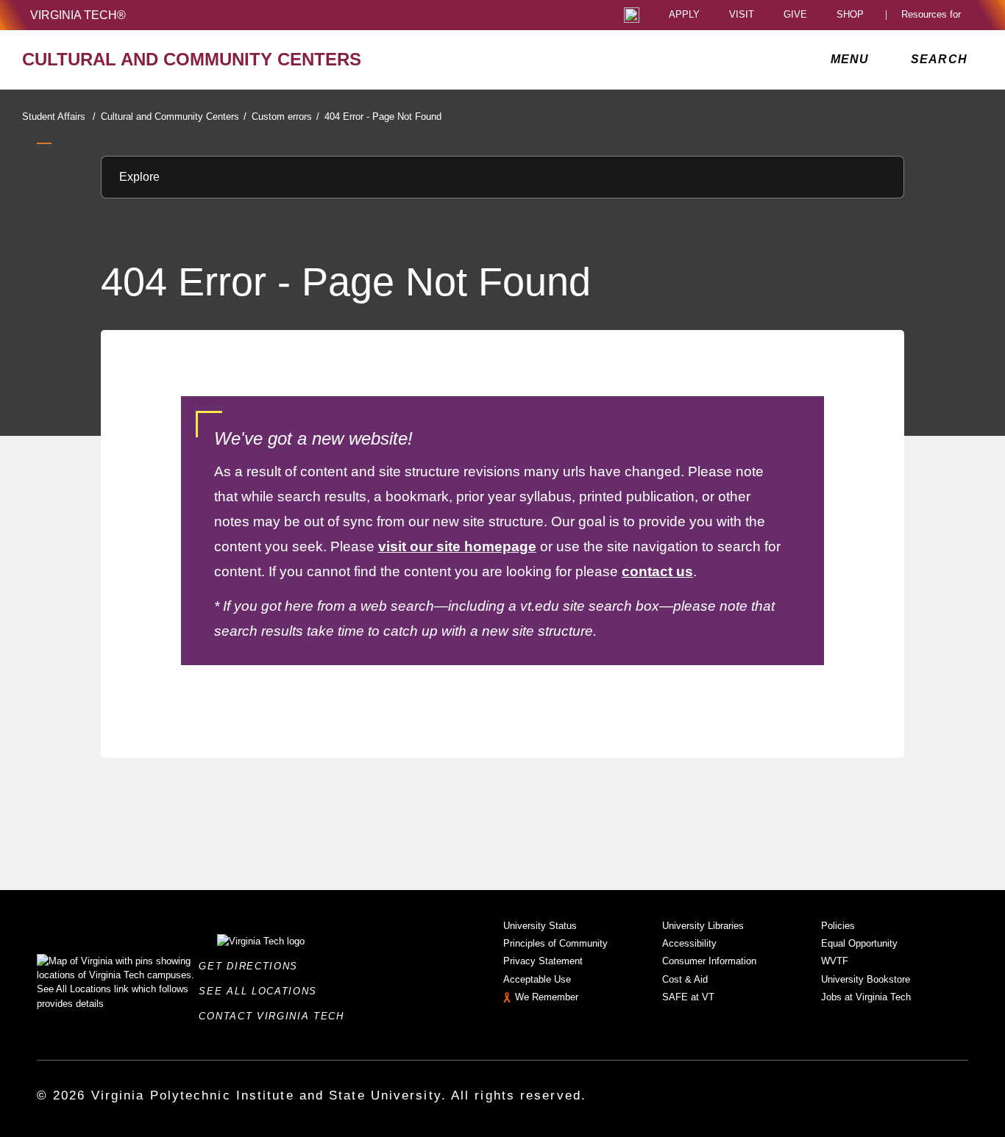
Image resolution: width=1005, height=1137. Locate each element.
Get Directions (252, 966)
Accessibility (689, 943)
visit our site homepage (457, 546)
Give (795, 15)
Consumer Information (709, 960)
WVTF (834, 960)
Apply (684, 15)
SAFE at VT (688, 997)
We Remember (546, 997)
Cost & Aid (685, 979)
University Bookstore (865, 979)
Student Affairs (59, 116)
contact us (657, 571)
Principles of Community (555, 943)
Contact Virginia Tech (275, 1016)
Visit (741, 15)
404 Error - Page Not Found (382, 116)
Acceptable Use (537, 979)
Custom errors (285, 116)
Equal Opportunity (859, 943)
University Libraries (703, 925)
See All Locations (262, 991)
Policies (838, 925)
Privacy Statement (543, 960)
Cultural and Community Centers (173, 116)
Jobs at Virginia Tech (866, 997)
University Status (540, 925)
